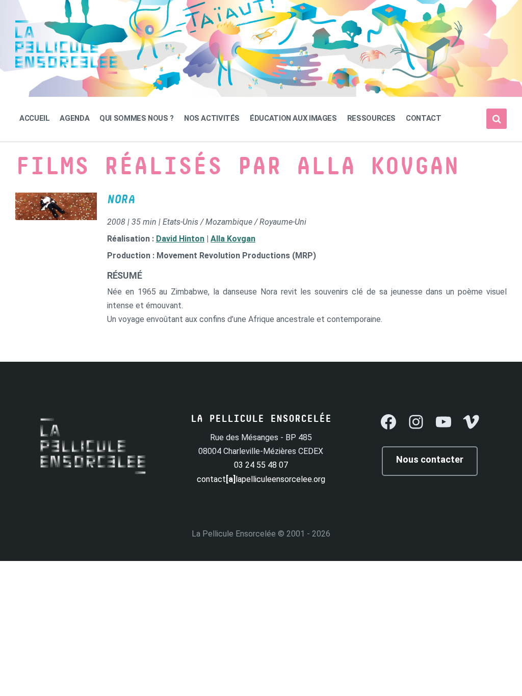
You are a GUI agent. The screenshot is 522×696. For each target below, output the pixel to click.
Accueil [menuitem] (34, 118)
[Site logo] (66, 71)
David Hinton (180, 239)
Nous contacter (429, 459)
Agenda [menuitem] (74, 118)
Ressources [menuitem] (371, 118)
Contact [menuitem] (423, 118)
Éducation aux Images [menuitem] (293, 118)
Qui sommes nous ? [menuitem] (136, 118)
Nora (121, 200)
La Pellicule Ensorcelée (234, 534)
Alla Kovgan (233, 239)
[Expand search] (496, 119)
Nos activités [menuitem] (212, 118)
